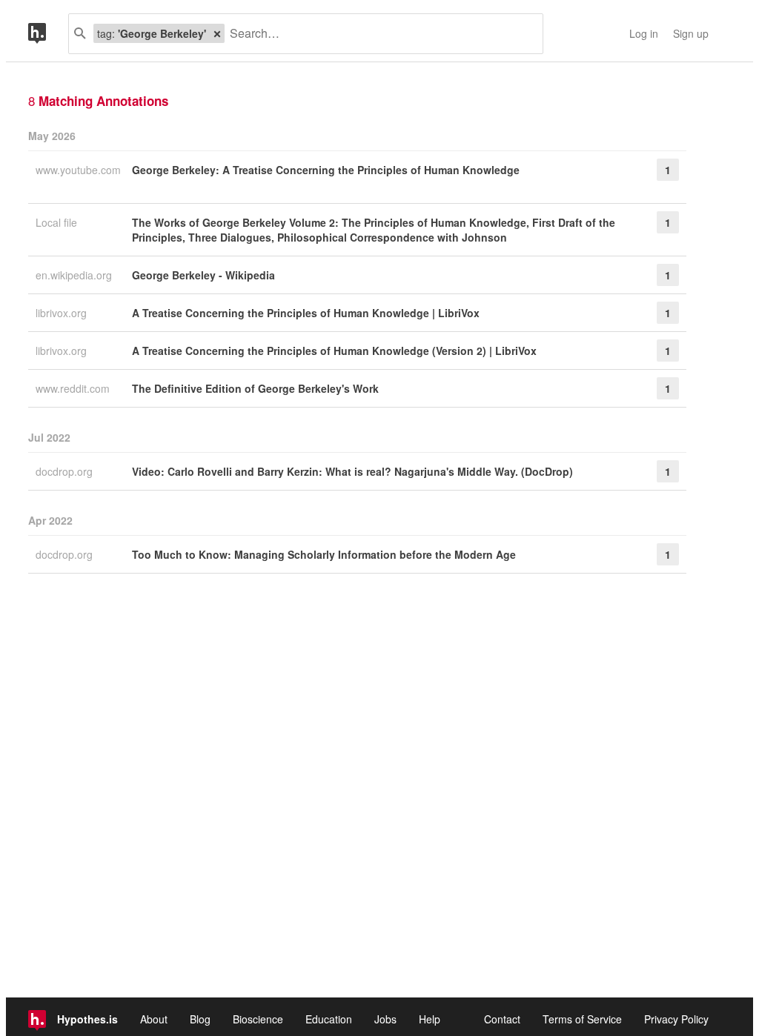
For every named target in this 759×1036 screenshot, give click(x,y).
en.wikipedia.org (75, 275)
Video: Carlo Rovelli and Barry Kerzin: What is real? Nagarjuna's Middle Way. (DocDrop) (352, 471)
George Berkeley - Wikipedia (203, 275)
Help (429, 1019)
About (154, 1019)
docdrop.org (66, 471)
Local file (58, 222)
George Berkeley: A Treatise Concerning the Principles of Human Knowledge (326, 169)
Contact (502, 1019)
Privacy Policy (676, 1019)
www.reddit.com (74, 388)
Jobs (385, 1019)
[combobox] (378, 33)
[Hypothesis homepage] (48, 33)
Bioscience (258, 1019)
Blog (200, 1019)
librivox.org (63, 312)
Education (328, 1019)
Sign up (691, 33)
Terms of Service (582, 1019)
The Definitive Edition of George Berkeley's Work (255, 388)
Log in (643, 33)
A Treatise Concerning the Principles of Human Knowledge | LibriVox (306, 312)
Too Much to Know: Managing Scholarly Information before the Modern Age (324, 554)
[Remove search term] (217, 33)
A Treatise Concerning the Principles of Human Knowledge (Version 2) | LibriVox (334, 350)
